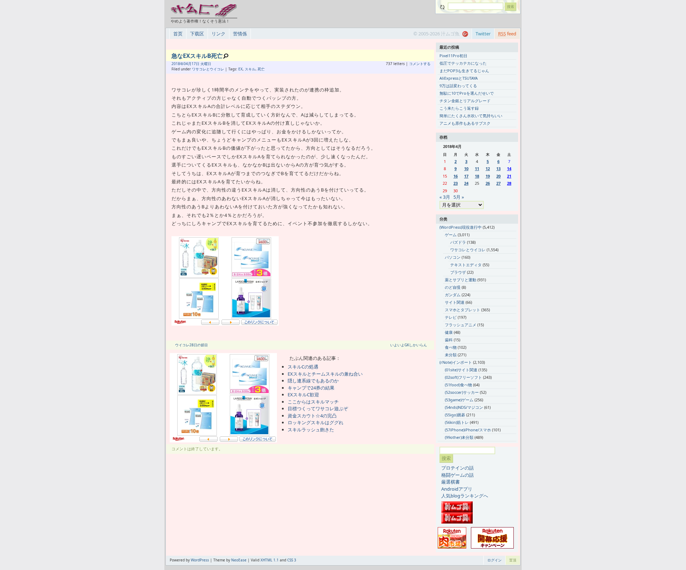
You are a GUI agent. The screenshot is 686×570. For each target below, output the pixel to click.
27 (498, 183)
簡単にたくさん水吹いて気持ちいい (470, 115)
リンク (218, 33)
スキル (250, 68)
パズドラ (458, 242)
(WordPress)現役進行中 (460, 227)
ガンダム (453, 294)
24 (466, 183)
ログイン (494, 559)
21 (509, 176)
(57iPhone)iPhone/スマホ (468, 429)
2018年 (178, 63)
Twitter (483, 33)
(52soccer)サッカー (462, 392)
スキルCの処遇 (303, 366)
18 (477, 176)
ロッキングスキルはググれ (315, 422)
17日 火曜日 (201, 63)
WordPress (200, 559)
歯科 (449, 339)
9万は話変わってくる (458, 85)
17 (466, 176)
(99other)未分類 (459, 437)
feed (507, 33)
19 (488, 176)
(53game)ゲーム (459, 399)
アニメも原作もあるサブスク (465, 123)
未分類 (451, 354)
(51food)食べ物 (458, 384)
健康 (449, 332)
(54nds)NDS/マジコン (464, 407)
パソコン (453, 257)
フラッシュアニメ (460, 324)
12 (488, 168)
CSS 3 (291, 559)
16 (455, 176)
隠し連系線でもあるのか (313, 380)
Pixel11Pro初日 (453, 55)
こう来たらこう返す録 (459, 108)
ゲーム (451, 234)
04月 (188, 63)
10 (466, 168)
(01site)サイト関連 (461, 369)
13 (498, 168)
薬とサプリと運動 (460, 279)
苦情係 (240, 33)
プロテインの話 (457, 468)
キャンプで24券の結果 (311, 388)
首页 (178, 33)
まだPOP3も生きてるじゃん (464, 70)
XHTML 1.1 (269, 559)
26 (488, 183)
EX (240, 68)
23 (455, 183)
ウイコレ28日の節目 (191, 344)
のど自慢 (453, 287)
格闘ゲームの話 (457, 475)
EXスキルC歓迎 (303, 394)
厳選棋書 (450, 482)
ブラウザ (458, 272)
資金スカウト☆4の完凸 (312, 415)
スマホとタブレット (462, 309)
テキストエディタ (466, 264)
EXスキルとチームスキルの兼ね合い (325, 374)
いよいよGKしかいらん (408, 344)
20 (498, 176)
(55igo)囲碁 (455, 414)
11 (477, 168)
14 (509, 168)
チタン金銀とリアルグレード (465, 100)
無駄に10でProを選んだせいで (466, 93)
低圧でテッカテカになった (463, 63)
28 (509, 183)
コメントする (420, 63)
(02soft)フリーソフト (463, 377)
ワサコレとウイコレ (208, 68)
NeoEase (239, 559)
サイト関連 (454, 302)
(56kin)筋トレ (457, 422)
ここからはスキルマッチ (313, 401)
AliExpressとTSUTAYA (458, 78)
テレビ (451, 317)
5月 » (458, 197)
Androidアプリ (456, 489)
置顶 (512, 559)
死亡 (261, 68)
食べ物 (451, 347)
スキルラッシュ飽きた (311, 429)
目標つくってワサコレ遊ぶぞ (318, 408)
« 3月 (444, 197)
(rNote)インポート (455, 362)
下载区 (197, 33)
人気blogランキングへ (464, 495)
